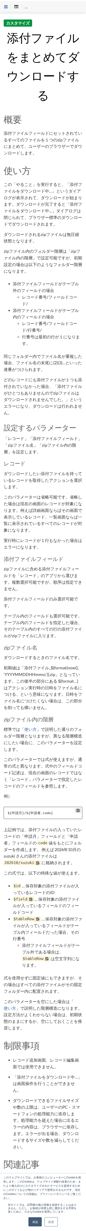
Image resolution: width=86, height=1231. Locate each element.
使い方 (30, 729)
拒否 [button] (51, 1222)
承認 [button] (35, 1222)
